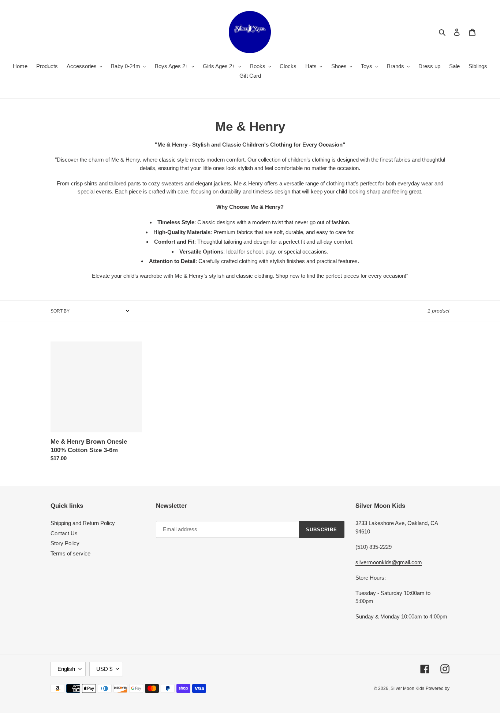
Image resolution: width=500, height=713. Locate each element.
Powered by (437, 688)
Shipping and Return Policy (83, 523)
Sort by (60, 311)
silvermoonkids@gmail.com (388, 562)
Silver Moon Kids (407, 688)
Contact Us (64, 533)
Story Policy (65, 543)
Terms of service (70, 553)
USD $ (104, 669)
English (66, 669)
